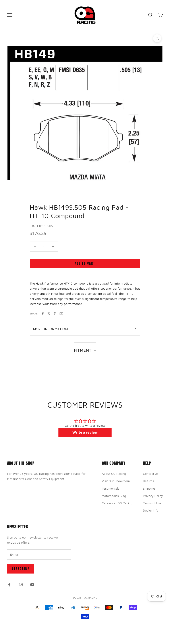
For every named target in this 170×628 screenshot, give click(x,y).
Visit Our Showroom (116, 481)
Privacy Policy (153, 496)
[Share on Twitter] (49, 313)
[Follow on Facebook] (9, 584)
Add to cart (85, 263)
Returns (148, 481)
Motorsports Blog (114, 496)
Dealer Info (150, 510)
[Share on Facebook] (42, 313)
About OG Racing (114, 473)
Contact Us (150, 473)
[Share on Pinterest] (55, 313)
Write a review (85, 432)
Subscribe (20, 569)
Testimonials (110, 488)
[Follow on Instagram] (21, 584)
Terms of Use (152, 503)
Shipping (149, 488)
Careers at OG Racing (117, 503)
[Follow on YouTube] (32, 584)
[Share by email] (61, 313)
